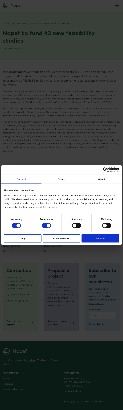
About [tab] (101, 179)
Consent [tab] (21, 179)
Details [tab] (62, 179)
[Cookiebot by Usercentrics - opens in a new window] (105, 169)
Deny (22, 238)
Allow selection (61, 238)
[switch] (46, 225)
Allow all (100, 238)
